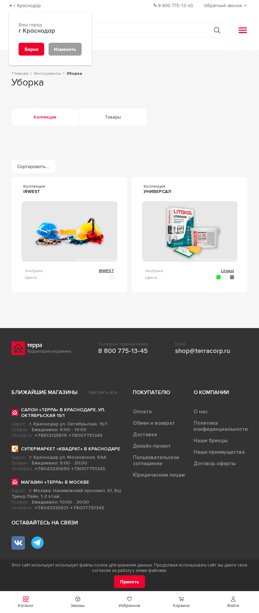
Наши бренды (211, 441)
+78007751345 (85, 435)
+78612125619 (51, 435)
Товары (113, 117)
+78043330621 (51, 508)
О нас (201, 412)
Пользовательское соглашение (156, 460)
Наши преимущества (219, 452)
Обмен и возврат (154, 423)
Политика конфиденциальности (221, 426)
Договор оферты (215, 463)
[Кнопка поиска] (217, 30)
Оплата (142, 412)
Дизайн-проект (152, 446)
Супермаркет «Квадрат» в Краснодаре (70, 449)
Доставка (145, 434)
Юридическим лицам (159, 475)
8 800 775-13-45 (123, 351)
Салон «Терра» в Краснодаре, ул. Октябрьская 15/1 (63, 412)
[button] (233, 602)
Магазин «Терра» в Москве (55, 482)
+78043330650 (52, 469)
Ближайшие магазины (44, 392)
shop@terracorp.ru (202, 351)
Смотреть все (102, 392)
